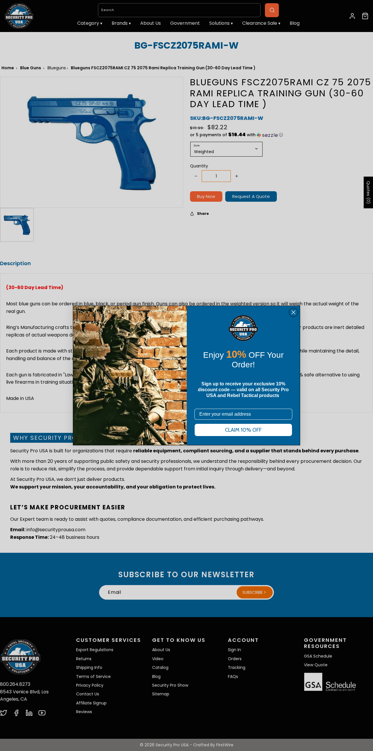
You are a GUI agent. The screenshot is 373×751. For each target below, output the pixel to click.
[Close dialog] (293, 312)
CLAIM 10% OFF (243, 430)
